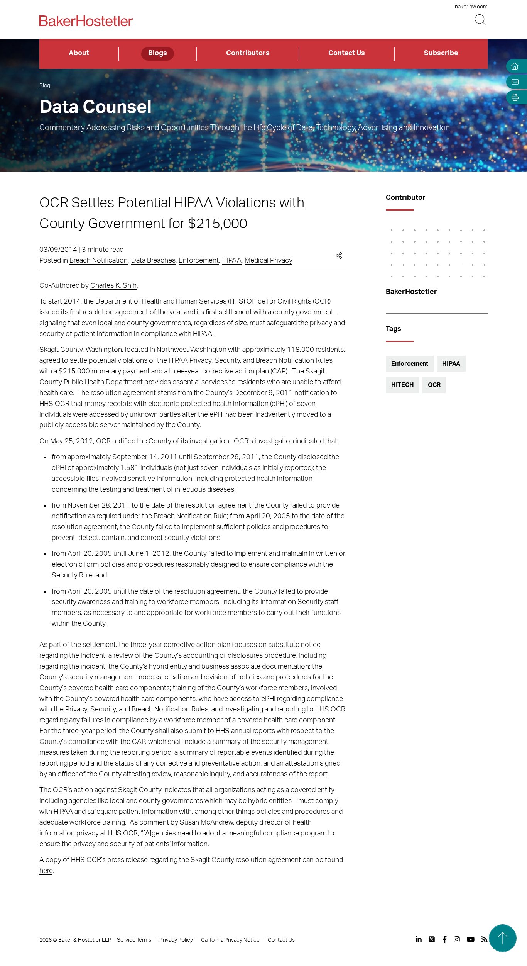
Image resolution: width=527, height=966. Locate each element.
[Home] (513, 66)
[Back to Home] (86, 20)
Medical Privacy (268, 260)
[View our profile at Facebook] (445, 939)
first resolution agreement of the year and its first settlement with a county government (201, 312)
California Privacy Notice (230, 940)
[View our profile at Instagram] (457, 939)
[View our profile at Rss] (484, 939)
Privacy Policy (176, 940)
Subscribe (441, 53)
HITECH (402, 385)
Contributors (248, 53)
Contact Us (346, 53)
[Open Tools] (513, 97)
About (79, 53)
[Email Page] (513, 81)
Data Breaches (153, 260)
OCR (434, 385)
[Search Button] (481, 20)
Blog (44, 85)
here (45, 871)
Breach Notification (98, 260)
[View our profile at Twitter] (432, 939)
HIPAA (232, 260)
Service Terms (134, 940)
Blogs (157, 53)
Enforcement (199, 260)
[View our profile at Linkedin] (419, 939)
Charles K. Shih (113, 285)
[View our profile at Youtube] (471, 939)
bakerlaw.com (471, 7)
